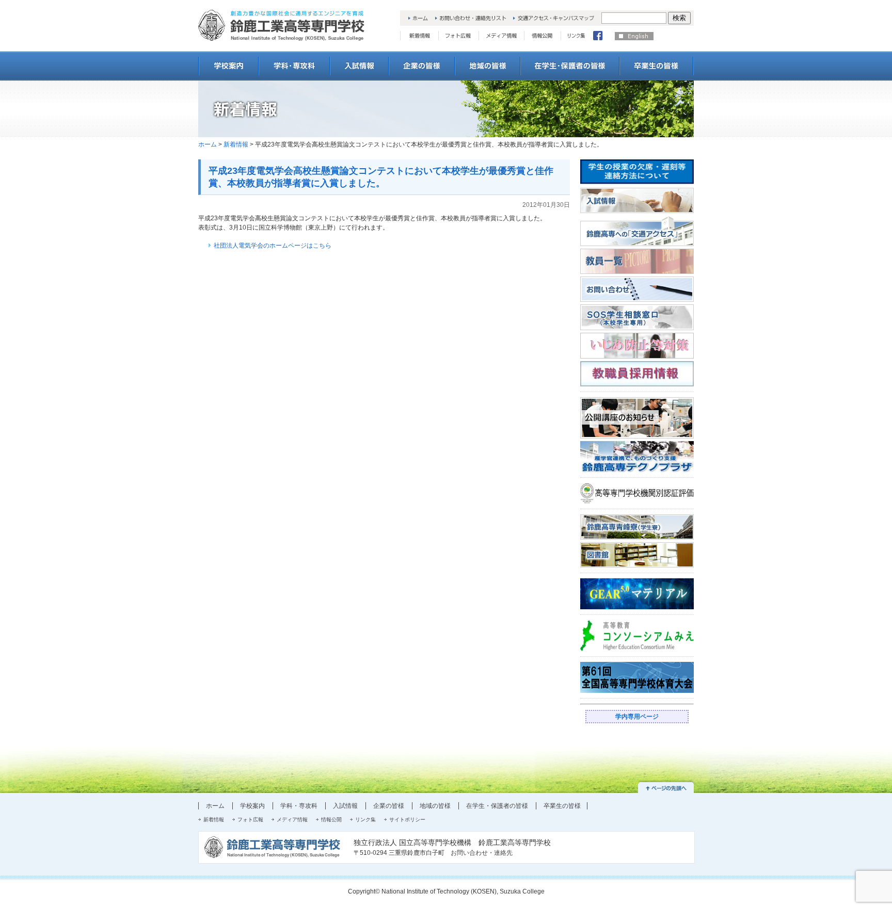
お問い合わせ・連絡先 (482, 852)
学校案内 (252, 805)
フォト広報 (250, 819)
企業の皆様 (388, 805)
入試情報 (345, 805)
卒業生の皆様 (562, 805)
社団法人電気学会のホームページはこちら (272, 245)
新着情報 (236, 144)
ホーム (207, 144)
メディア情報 (292, 819)
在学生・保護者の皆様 (497, 805)
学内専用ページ (637, 716)
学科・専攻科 (298, 805)
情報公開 (331, 819)
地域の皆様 (435, 805)
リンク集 (365, 819)
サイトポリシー (407, 819)
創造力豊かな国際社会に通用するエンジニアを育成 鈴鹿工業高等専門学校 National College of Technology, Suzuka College (281, 25)
